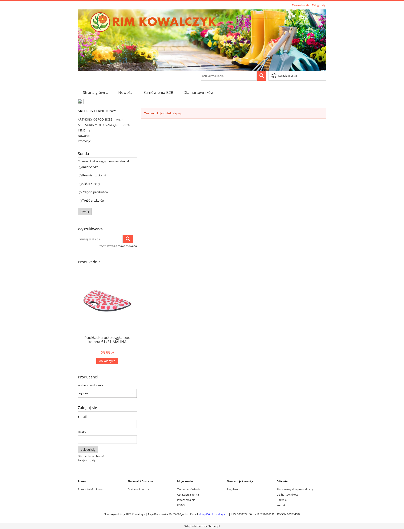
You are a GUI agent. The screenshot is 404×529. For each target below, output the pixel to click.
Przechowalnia (186, 500)
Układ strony (91, 184)
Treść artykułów (93, 200)
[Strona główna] (202, 39)
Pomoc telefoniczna (90, 489)
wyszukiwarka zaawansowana (118, 246)
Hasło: (82, 432)
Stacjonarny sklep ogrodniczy (294, 489)
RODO (181, 505)
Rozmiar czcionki (94, 175)
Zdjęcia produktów (95, 192)
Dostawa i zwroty (138, 489)
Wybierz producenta (90, 385)
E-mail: (83, 417)
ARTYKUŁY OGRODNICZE (95, 119)
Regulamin (233, 489)
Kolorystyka (90, 167)
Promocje (84, 141)
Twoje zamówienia (188, 489)
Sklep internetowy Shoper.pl (202, 526)
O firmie (281, 500)
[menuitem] (95, 92)
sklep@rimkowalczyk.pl (213, 514)
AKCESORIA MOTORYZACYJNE (98, 125)
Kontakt (281, 505)
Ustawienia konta (188, 494)
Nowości (84, 136)
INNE (81, 130)
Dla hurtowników (287, 494)
